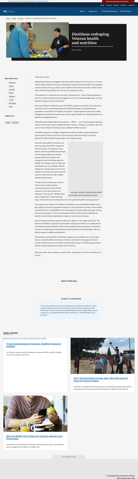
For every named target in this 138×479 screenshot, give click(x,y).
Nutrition (15, 122)
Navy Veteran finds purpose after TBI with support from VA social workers (101, 379)
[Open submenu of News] (85, 11)
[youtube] (112, 472)
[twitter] (115, 472)
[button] (134, 11)
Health (8, 122)
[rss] (119, 472)
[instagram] (126, 472)
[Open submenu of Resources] (98, 11)
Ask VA (88, 308)
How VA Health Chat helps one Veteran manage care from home (34, 437)
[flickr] (134, 472)
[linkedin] (130, 472)
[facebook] (123, 472)
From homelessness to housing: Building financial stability (33, 345)
